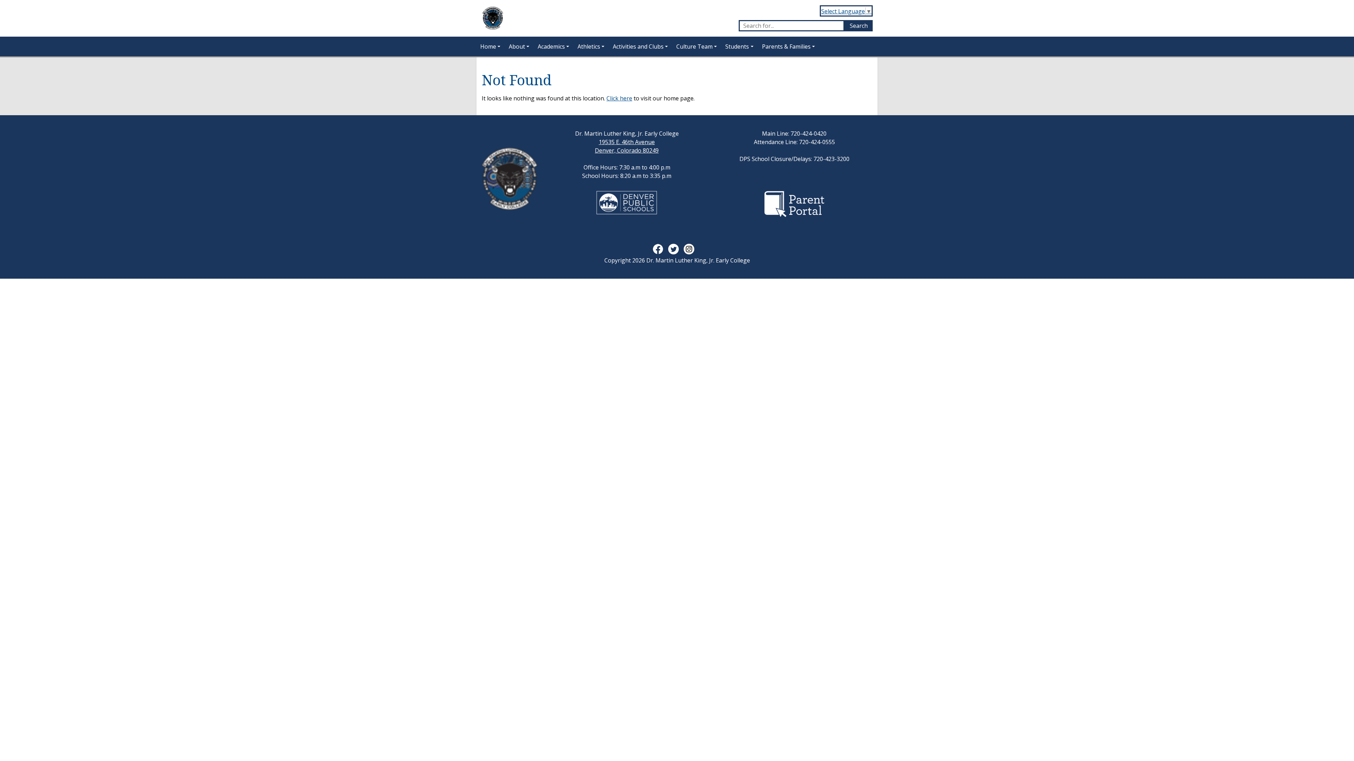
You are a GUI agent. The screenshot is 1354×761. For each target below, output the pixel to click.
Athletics (589, 46)
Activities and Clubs (638, 46)
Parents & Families (786, 46)
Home (488, 46)
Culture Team (694, 46)
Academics (551, 46)
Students (737, 46)
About (517, 46)
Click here (619, 98)
